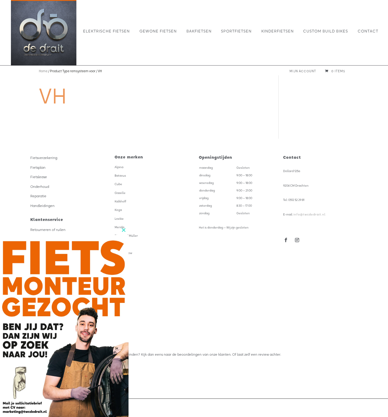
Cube (118, 184)
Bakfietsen (199, 31)
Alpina (119, 167)
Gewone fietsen (158, 31)
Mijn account (302, 71)
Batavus (120, 175)
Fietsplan (37, 167)
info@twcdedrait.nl (309, 214)
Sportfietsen (236, 31)
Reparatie (38, 196)
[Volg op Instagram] (297, 240)
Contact (368, 31)
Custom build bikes (325, 31)
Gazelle (120, 193)
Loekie (119, 218)
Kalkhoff (120, 201)
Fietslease (38, 177)
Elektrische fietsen (106, 31)
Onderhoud (39, 187)
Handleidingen (42, 206)
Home (43, 71)
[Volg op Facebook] (286, 240)
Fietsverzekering (43, 158)
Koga (118, 210)
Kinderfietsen (277, 31)
